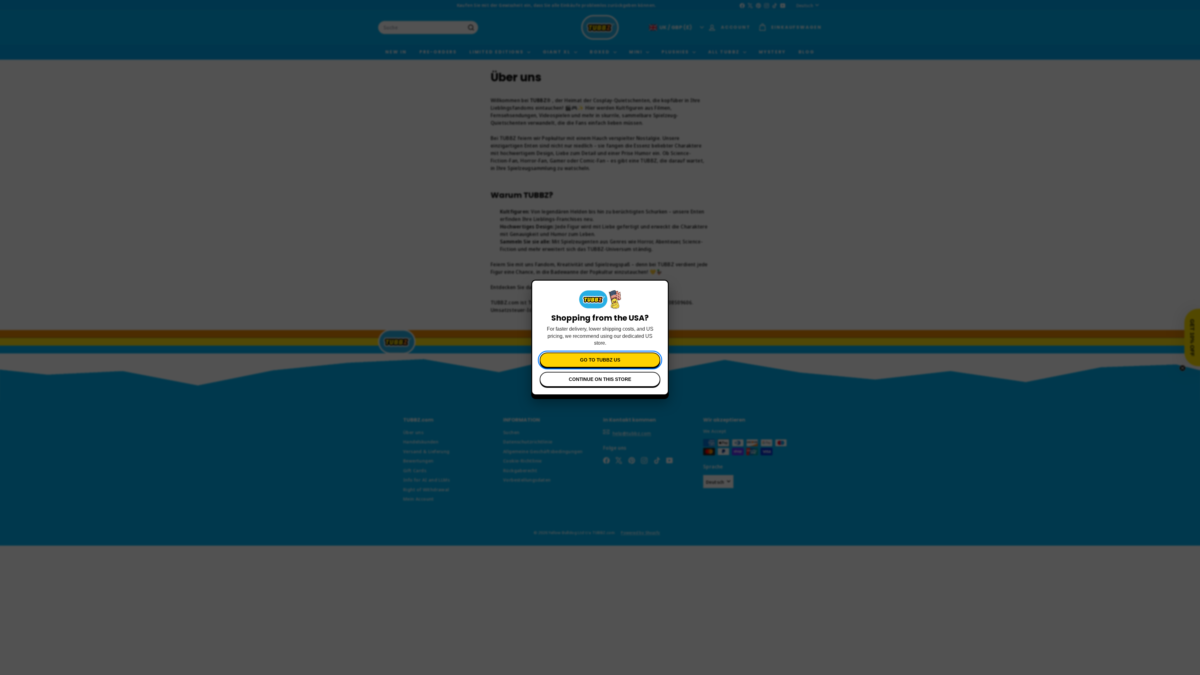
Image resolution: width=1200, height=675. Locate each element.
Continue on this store (600, 379)
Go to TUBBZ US (600, 359)
